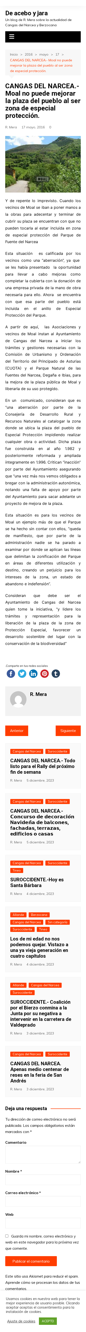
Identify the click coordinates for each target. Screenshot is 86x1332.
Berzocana (39, 915)
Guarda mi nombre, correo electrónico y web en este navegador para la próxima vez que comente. (42, 1242)
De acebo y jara (26, 13)
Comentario (15, 1142)
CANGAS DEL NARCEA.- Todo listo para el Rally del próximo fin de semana (42, 766)
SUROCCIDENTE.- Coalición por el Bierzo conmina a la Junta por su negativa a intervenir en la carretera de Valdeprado (40, 1013)
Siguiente (68, 730)
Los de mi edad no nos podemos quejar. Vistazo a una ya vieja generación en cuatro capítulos (39, 947)
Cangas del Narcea (27, 751)
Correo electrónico (23, 1193)
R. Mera (11, 127)
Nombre (13, 1171)
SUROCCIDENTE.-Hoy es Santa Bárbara (37, 882)
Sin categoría (57, 922)
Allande (18, 915)
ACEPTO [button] (48, 1321)
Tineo (17, 870)
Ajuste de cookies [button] (21, 1321)
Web (9, 1214)
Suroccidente (57, 751)
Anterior (16, 730)
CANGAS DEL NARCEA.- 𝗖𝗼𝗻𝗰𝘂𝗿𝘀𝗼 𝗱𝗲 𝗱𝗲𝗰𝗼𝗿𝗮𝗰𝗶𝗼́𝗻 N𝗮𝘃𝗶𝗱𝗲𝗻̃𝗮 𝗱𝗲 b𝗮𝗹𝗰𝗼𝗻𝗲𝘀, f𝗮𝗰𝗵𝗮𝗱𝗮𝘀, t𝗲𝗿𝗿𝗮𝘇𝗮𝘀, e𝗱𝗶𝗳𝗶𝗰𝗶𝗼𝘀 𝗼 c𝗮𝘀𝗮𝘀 (42, 822)
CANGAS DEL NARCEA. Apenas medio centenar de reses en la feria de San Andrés (39, 1072)
